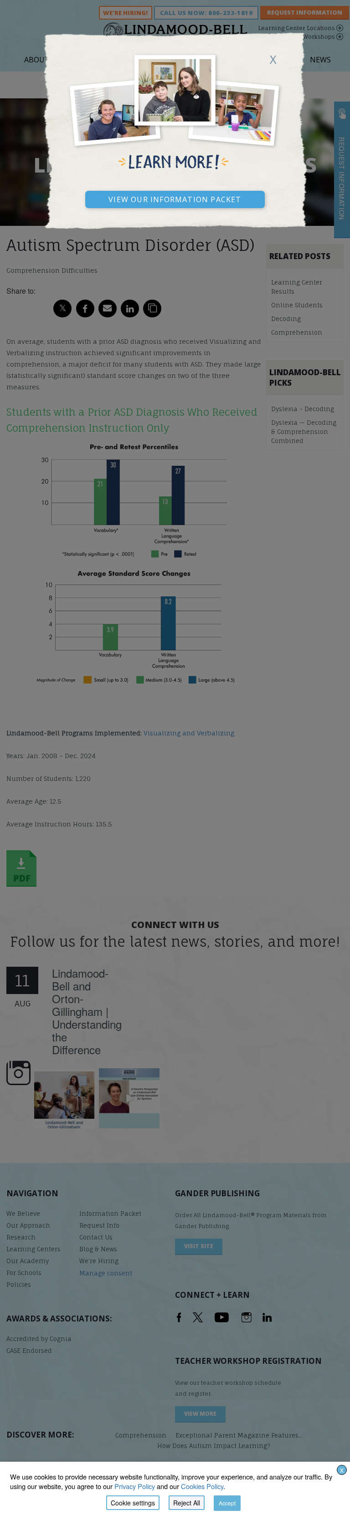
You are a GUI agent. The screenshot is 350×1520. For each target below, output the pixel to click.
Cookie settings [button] (133, 1502)
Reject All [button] (186, 1502)
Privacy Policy (134, 1486)
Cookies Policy (202, 1486)
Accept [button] (227, 1503)
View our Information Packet (174, 198)
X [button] (342, 1470)
